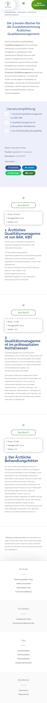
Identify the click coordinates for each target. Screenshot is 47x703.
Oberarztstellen (23, 655)
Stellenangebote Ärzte (23, 579)
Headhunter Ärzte (23, 619)
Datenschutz (23, 694)
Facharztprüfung (10, 12)
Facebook (14, 167)
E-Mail (30, 173)
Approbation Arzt (23, 588)
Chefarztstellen (23, 651)
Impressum (23, 690)
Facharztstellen (23, 659)
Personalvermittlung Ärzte (23, 623)
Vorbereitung (21, 12)
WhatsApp (14, 173)
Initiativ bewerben (23, 583)
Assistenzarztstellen (23, 663)
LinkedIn (30, 167)
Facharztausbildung (23, 592)
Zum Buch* (23, 205)
